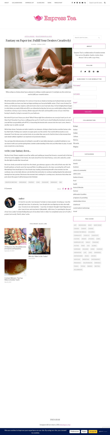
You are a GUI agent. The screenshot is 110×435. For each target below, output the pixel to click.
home (92, 249)
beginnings (82, 225)
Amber (21, 198)
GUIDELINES (40, 2)
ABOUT (7, 2)
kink (38, 182)
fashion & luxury (78, 177)
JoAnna (75, 136)
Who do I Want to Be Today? (38, 256)
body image (97, 225)
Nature (93, 256)
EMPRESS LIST (29, 2)
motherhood (78, 256)
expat (98, 238)
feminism (95, 242)
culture (76, 238)
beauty (75, 163)
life (85, 252)
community (77, 235)
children (91, 232)
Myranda (76, 143)
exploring (22, 182)
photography (96, 259)
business (76, 167)
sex (61, 182)
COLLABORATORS (17, 2)
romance (54, 182)
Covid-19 (86, 235)
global (94, 245)
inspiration (77, 252)
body (90, 225)
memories (97, 252)
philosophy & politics (79, 194)
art (75, 225)
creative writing (11, 182)
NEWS (49, 2)
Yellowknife (78, 269)
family (88, 242)
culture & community (79, 170)
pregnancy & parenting (80, 198)
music (87, 256)
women (90, 266)
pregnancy (77, 262)
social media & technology (81, 208)
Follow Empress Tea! (64, 424)
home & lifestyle (78, 187)
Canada (76, 228)
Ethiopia (91, 238)
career (83, 228)
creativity (95, 235)
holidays (85, 249)
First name (77, 85)
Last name (76, 94)
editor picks (77, 174)
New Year (77, 259)
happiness (77, 249)
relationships (87, 262)
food (74, 180)
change (91, 228)
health (75, 184)
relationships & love (44, 36)
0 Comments (8, 188)
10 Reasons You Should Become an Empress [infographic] (15, 247)
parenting (86, 259)
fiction (76, 245)
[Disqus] (38, 316)
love (90, 252)
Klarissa (75, 140)
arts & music (30, 36)
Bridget (75, 126)
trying (83, 266)
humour (75, 191)
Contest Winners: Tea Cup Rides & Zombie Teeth (14, 279)
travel (75, 211)
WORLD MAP (58, 2)
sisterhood (76, 204)
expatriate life (78, 242)
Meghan (75, 147)
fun (88, 245)
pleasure (45, 182)
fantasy (31, 182)
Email (75, 102)
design (84, 238)
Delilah (75, 133)
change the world (80, 232)
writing (97, 266)
